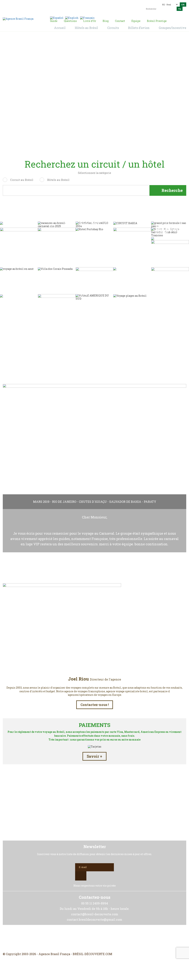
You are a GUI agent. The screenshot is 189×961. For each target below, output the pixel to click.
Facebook (85, 938)
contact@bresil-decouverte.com (97, 4)
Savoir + (94, 756)
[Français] (87, 17)
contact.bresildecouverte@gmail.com (106, 9)
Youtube (103, 938)
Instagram (94, 938)
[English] (71, 17)
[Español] (56, 17)
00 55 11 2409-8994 (35, 4)
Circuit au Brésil (21, 179)
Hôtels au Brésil (58, 179)
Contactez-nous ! (94, 704)
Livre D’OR (94, 364)
